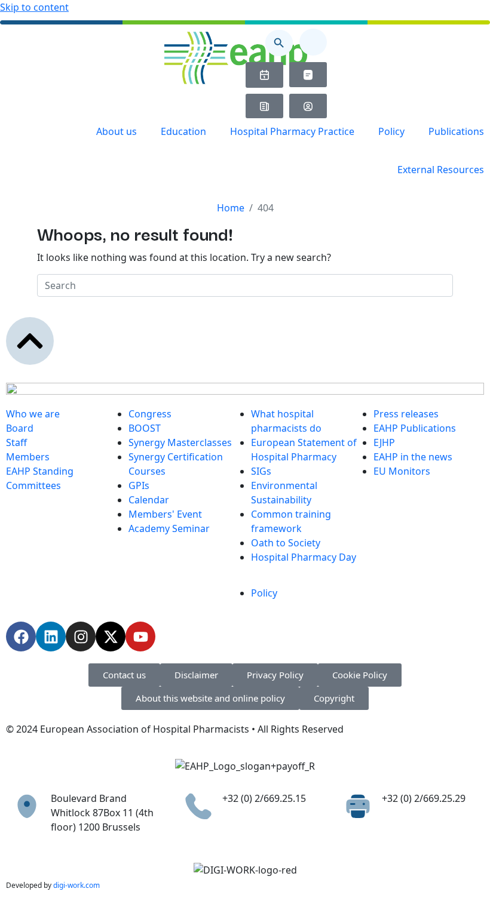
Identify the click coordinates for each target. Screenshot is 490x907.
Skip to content (34, 7)
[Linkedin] (51, 636)
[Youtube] (140, 636)
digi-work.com (76, 885)
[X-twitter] (110, 636)
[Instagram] (81, 636)
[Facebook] (21, 636)
